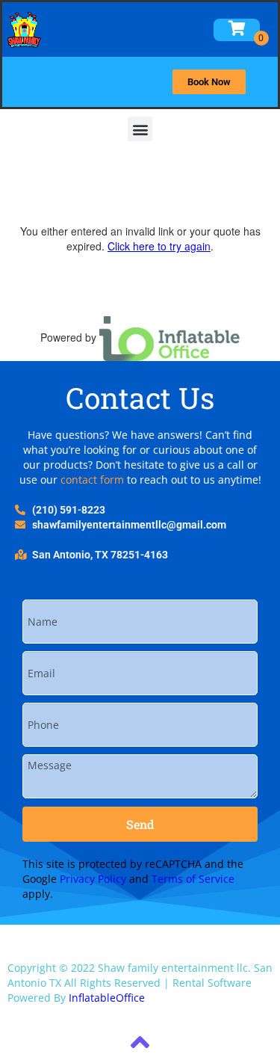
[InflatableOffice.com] (169, 337)
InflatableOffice (107, 997)
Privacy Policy (93, 879)
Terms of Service (193, 879)
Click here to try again (159, 245)
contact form (92, 479)
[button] (140, 129)
